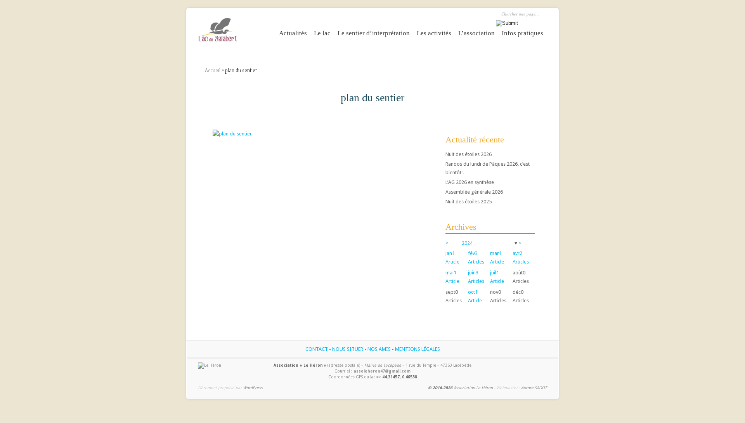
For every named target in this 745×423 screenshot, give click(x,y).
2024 (467, 243)
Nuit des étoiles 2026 (468, 154)
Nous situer (347, 349)
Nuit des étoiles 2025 (468, 202)
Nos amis (379, 349)
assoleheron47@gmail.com (382, 371)
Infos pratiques (522, 33)
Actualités (293, 33)
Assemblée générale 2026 (474, 192)
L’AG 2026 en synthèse (469, 182)
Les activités (434, 33)
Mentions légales (417, 349)
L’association (476, 33)
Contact (316, 349)
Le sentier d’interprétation (374, 33)
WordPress (253, 387)
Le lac (322, 33)
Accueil (212, 70)
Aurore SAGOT (534, 387)
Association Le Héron (473, 387)
